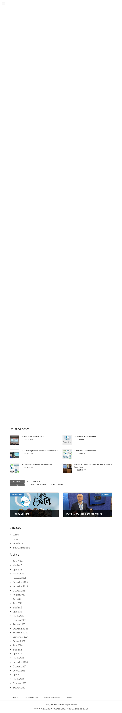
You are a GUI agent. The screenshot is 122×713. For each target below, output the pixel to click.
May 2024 (17, 649)
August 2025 (19, 594)
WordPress (47, 708)
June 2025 (17, 603)
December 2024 (20, 628)
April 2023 (17, 674)
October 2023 (19, 666)
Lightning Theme (60, 708)
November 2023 (20, 662)
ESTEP (52, 484)
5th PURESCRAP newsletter (85, 436)
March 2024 (18, 657)
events (60, 484)
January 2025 (19, 624)
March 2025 (18, 615)
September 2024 (20, 636)
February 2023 (19, 683)
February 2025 (19, 620)
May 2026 (17, 565)
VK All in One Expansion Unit (78, 708)
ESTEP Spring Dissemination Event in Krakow (39, 450)
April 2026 (17, 569)
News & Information (52, 697)
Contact (69, 697)
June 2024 (17, 645)
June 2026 (17, 561)
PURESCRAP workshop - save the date (37, 464)
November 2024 (20, 632)
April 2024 (17, 653)
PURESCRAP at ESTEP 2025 (33, 436)
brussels (31, 484)
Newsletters (19, 543)
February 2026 (19, 578)
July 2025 (17, 599)
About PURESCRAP (30, 697)
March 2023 (18, 678)
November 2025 (20, 586)
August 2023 (19, 670)
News (39, 481)
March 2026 (18, 573)
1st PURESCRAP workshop (85, 450)
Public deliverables (21, 547)
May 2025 (17, 607)
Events (29, 481)
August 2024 (19, 641)
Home (15, 697)
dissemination (42, 484)
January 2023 (19, 687)
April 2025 (17, 611)
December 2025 (20, 582)
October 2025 (19, 590)
